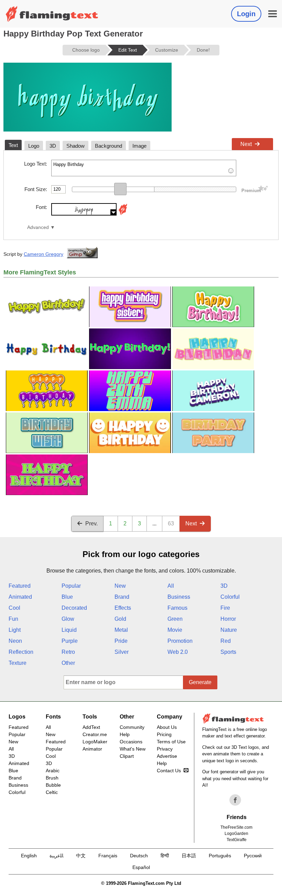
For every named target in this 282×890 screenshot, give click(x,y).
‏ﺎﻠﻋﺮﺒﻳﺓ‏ (56, 855)
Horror (228, 619)
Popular (71, 586)
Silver (122, 652)
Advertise (167, 756)
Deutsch (139, 855)
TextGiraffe (237, 839)
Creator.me (95, 734)
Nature (228, 630)
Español (141, 867)
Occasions (131, 741)
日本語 (189, 855)
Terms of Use (171, 741)
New (120, 586)
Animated (20, 597)
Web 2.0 (177, 652)
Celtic (52, 792)
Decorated (74, 608)
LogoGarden (236, 833)
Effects (123, 608)
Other (68, 663)
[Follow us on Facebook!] (235, 800)
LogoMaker (95, 741)
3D (224, 586)
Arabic (52, 770)
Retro (68, 652)
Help (125, 734)
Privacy (165, 749)
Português (220, 855)
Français (107, 855)
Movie (174, 630)
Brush (52, 778)
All (170, 586)
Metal (121, 630)
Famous (177, 608)
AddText (91, 727)
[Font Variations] (122, 214)
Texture (17, 663)
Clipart (127, 756)
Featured (20, 586)
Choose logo (86, 50)
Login (246, 14)
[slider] (120, 189)
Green (175, 619)
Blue (67, 597)
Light (15, 630)
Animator (92, 749)
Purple (70, 641)
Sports (228, 652)
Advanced (38, 227)
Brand (122, 597)
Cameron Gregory (43, 254)
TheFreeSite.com (236, 827)
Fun (13, 619)
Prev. (91, 523)
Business (178, 597)
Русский (253, 855)
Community (132, 727)
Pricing (164, 734)
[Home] (52, 13)
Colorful (230, 597)
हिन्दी (165, 855)
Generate (200, 682)
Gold (120, 619)
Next (246, 144)
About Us (167, 727)
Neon (15, 641)
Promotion (180, 641)
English (29, 855)
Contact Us (169, 770)
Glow (68, 619)
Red (225, 641)
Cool (14, 608)
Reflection (21, 652)
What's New (132, 749)
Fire (225, 608)
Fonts (53, 717)
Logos (17, 717)
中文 (81, 855)
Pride (121, 641)
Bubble (53, 785)
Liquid (69, 630)
